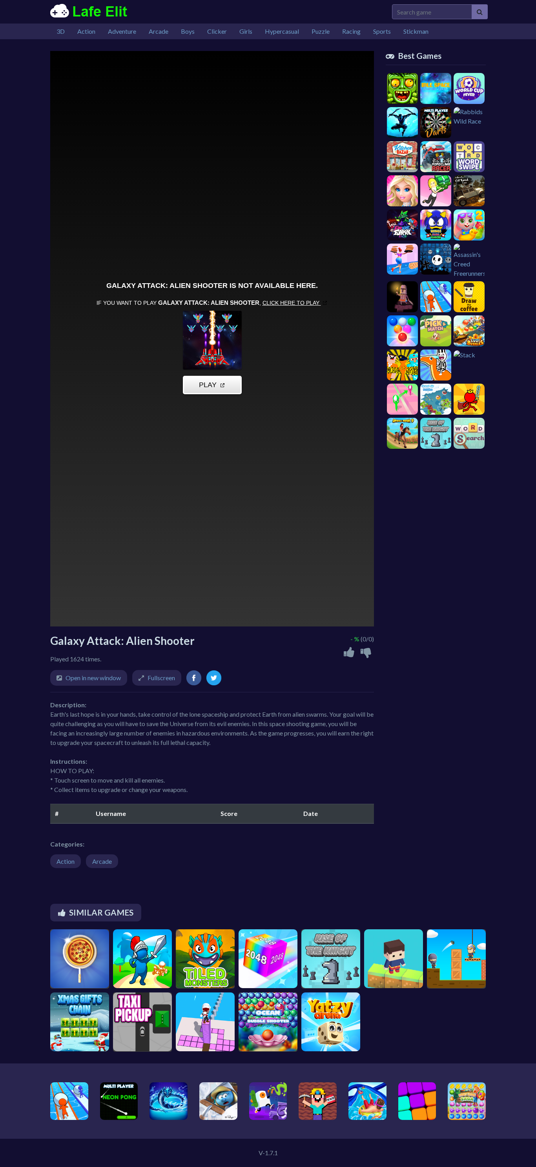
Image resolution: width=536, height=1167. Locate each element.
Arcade (102, 861)
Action (66, 861)
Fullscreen (161, 677)
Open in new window (93, 677)
